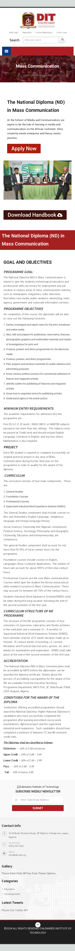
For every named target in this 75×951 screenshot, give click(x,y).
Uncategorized (12, 894)
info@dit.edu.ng (17, 855)
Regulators (27, 32)
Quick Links (61, 32)
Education (9, 889)
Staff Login (13, 32)
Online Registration (43, 32)
